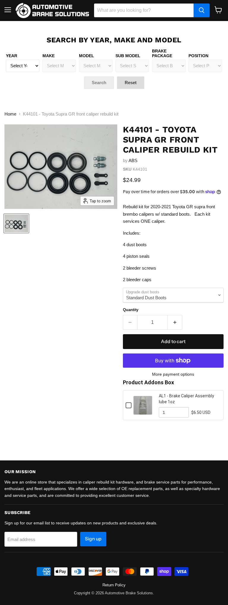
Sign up (93, 539)
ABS (133, 160)
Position (198, 55)
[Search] (202, 10)
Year (11, 55)
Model (86, 55)
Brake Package (162, 53)
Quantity (130, 310)
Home (10, 113)
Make (48, 55)
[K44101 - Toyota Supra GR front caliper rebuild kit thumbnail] (16, 223)
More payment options (173, 374)
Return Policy (114, 585)
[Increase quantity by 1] (175, 322)
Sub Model (127, 55)
